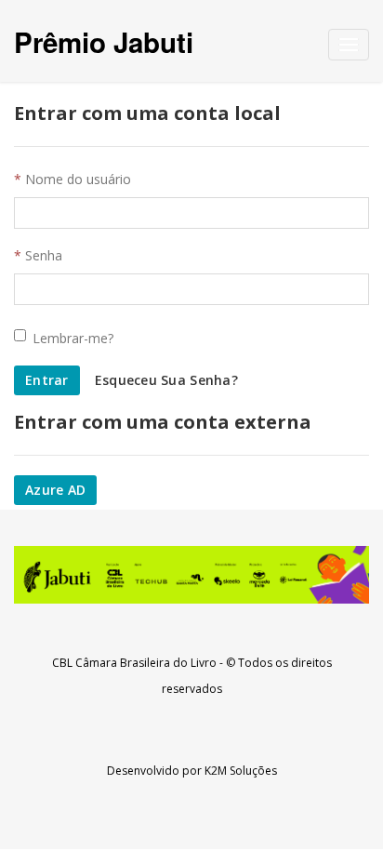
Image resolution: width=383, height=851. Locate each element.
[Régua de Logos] (191, 575)
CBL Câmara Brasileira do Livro (134, 663)
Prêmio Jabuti (103, 41)
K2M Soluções (241, 770)
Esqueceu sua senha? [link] (166, 380)
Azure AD (55, 490)
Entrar (47, 380)
